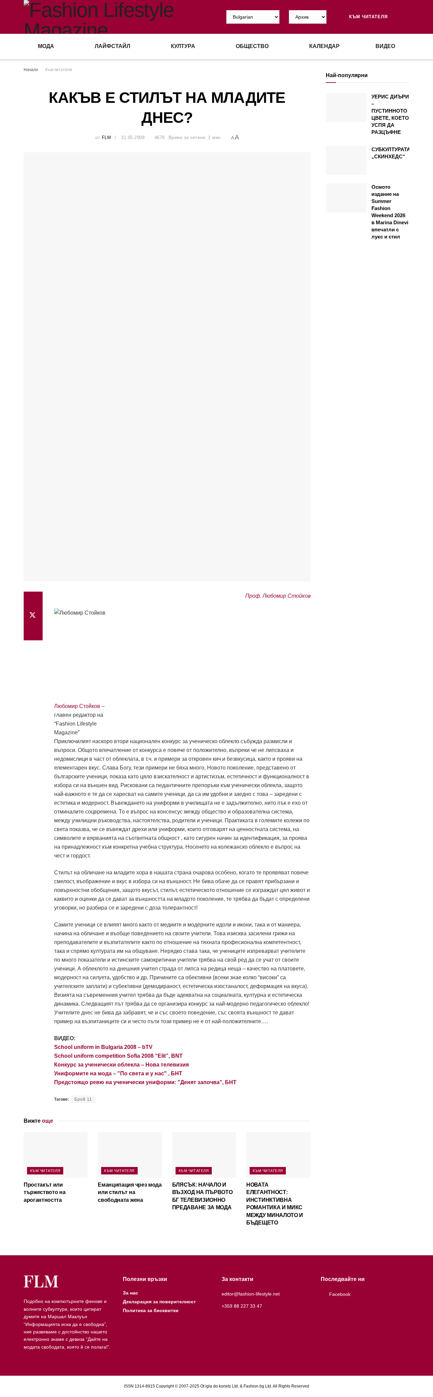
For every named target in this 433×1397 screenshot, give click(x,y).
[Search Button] (406, 16)
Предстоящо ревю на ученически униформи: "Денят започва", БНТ (145, 1082)
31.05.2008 (132, 137)
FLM (106, 137)
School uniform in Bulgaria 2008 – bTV (103, 1047)
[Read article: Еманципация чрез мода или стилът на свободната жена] (130, 1155)
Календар (324, 46)
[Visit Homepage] (120, 17)
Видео (385, 46)
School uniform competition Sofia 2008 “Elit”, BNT (118, 1056)
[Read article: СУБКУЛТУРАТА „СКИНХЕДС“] (346, 160)
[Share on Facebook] (33, 600)
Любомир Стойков (77, 706)
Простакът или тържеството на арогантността (45, 1192)
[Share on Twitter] (33, 616)
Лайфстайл (112, 46)
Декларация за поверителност (159, 1301)
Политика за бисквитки (151, 1310)
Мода (46, 46)
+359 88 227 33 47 (242, 1306)
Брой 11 (83, 1099)
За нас (130, 1293)
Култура (183, 46)
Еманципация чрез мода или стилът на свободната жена (129, 1192)
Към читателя (367, 16)
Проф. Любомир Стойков (278, 596)
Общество (252, 46)
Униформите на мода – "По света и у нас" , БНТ (118, 1073)
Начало (31, 69)
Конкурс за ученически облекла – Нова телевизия (121, 1065)
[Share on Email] (33, 632)
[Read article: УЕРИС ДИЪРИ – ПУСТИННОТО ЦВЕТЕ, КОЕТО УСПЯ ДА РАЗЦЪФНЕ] (346, 107)
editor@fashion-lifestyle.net (251, 1294)
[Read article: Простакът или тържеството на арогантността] (56, 1155)
